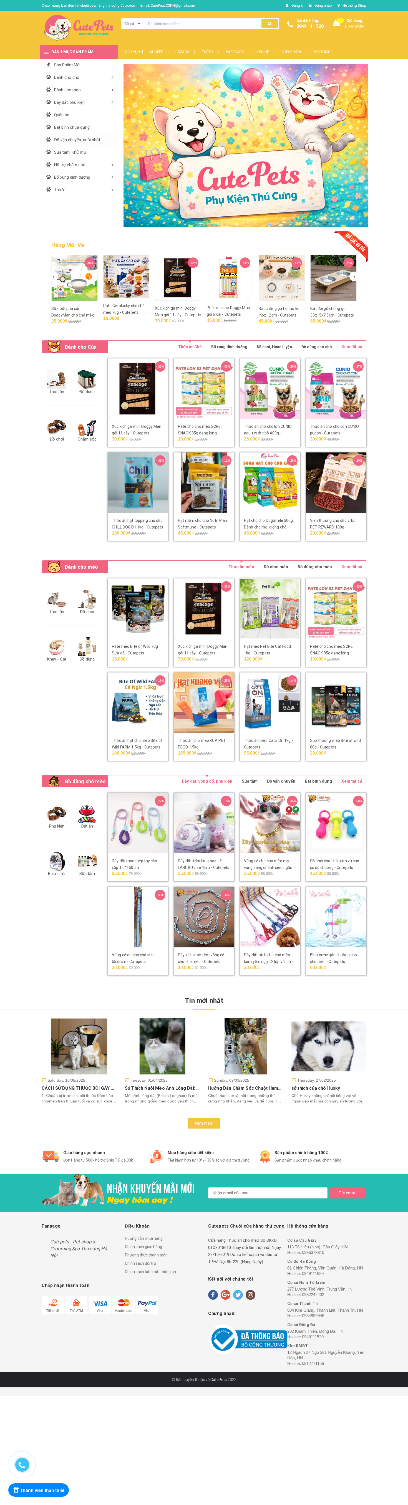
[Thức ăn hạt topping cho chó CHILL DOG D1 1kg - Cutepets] (138, 482)
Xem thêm (204, 1123)
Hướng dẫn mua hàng (144, 1238)
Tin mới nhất (204, 1001)
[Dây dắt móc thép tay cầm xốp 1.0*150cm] (138, 823)
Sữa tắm (250, 781)
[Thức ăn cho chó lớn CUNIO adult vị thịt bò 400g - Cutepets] (270, 388)
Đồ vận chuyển (281, 781)
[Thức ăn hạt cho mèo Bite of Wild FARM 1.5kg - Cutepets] (138, 702)
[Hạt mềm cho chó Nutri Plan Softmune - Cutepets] (204, 482)
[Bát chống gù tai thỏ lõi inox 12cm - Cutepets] (236, 278)
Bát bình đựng (318, 781)
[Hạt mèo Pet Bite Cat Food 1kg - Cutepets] (270, 608)
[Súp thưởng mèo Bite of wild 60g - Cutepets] (336, 702)
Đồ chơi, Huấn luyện (274, 347)
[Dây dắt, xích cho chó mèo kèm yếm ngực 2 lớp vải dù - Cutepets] (270, 917)
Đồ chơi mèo (276, 566)
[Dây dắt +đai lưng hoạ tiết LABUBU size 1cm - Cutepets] (204, 823)
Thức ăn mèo (241, 566)
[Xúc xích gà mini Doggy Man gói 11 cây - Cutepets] (132, 278)
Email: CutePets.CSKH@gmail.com (167, 5)
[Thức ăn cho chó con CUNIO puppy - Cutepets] (336, 388)
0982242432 (313, 1294)
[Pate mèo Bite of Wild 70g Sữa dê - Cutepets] (138, 608)
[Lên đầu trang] (392, 1462)
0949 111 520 (310, 26)
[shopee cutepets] (208, 145)
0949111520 (313, 1273)
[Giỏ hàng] (337, 24)
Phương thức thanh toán (146, 1255)
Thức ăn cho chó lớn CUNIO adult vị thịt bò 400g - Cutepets (268, 433)
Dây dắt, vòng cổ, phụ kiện (207, 781)
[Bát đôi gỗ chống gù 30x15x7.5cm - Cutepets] (288, 278)
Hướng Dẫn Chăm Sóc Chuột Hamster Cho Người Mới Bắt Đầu (272, 1088)
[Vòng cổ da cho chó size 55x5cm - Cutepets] (138, 917)
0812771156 (313, 1363)
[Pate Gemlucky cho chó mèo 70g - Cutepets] (80, 276)
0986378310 (313, 1252)
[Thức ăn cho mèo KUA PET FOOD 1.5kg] (204, 702)
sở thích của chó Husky (315, 1088)
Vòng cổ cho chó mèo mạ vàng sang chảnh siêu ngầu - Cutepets (269, 867)
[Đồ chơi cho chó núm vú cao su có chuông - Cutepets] (336, 823)
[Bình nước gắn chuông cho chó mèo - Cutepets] (336, 917)
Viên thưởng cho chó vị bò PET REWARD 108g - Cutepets (333, 527)
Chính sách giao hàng (143, 1247)
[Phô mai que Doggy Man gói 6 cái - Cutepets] (184, 277)
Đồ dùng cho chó (316, 347)
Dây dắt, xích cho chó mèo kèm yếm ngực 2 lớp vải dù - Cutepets (268, 961)
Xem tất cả (351, 346)
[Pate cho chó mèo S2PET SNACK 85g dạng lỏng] (204, 388)
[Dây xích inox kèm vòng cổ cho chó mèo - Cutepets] (204, 917)
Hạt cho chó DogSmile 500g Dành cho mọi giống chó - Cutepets (268, 527)
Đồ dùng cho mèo (315, 566)
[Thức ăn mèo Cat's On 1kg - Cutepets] (270, 702)
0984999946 (313, 1315)
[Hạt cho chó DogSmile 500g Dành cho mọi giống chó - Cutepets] (270, 482)
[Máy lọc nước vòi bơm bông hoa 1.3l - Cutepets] (339, 278)
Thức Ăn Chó (190, 347)
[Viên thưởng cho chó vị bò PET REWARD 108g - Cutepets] (336, 482)
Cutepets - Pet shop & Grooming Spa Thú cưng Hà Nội (78, 1248)
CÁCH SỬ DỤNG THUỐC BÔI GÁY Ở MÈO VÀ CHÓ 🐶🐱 (98, 1088)
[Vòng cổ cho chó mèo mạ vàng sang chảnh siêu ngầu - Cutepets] (270, 823)
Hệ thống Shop (354, 5)
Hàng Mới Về (67, 245)
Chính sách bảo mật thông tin (150, 1271)
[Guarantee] (247, 1339)
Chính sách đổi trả (140, 1263)
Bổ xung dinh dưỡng (229, 347)
